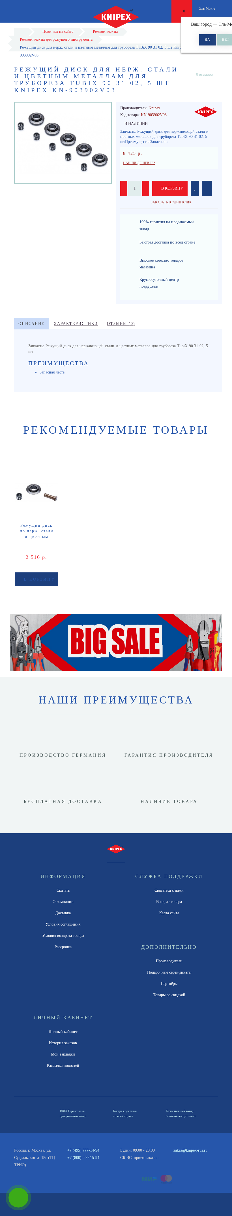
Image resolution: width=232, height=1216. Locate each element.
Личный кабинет (63, 1032)
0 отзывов (204, 74)
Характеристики (76, 324)
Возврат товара (169, 902)
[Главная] (21, 31)
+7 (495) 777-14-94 (83, 1150)
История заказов (63, 1043)
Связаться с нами (169, 890)
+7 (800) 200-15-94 (83, 1158)
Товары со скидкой (169, 995)
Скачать (63, 890)
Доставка (63, 913)
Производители (169, 961)
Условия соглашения (63, 924)
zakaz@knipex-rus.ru (190, 1150)
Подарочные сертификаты (169, 972)
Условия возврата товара (63, 935)
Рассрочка (63, 947)
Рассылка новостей (63, 1065)
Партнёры (169, 984)
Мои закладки (63, 1054)
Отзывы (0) (121, 324)
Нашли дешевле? (139, 163)
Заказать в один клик (171, 202)
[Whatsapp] (176, 1157)
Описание (31, 324)
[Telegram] (185, 1158)
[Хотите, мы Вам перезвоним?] (18, 1197)
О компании (63, 902)
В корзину (171, 188)
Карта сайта (169, 913)
